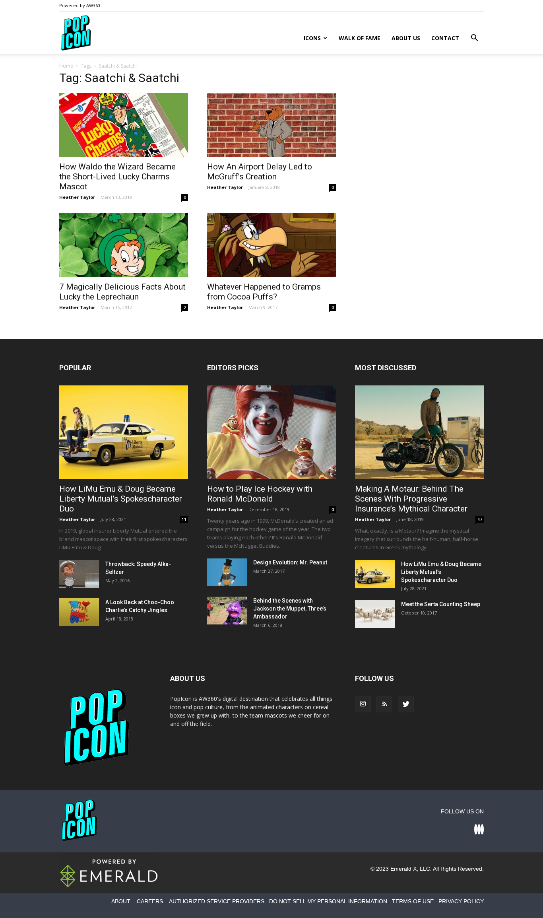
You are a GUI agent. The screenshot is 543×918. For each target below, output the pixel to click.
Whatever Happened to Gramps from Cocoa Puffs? (264, 291)
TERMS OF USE (413, 901)
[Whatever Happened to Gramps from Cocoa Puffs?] (271, 245)
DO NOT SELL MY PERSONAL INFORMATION (328, 901)
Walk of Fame (359, 38)
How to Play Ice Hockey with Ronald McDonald (259, 494)
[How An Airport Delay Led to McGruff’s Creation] (271, 125)
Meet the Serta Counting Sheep (440, 604)
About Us (406, 38)
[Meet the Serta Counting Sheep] (375, 614)
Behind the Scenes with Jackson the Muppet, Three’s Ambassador (289, 608)
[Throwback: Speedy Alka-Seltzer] (79, 574)
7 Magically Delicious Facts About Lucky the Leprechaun (122, 291)
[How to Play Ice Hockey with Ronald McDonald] (271, 432)
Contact (445, 38)
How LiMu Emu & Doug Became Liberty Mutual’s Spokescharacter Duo (120, 498)
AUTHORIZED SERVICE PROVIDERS (216, 901)
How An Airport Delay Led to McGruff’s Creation (259, 171)
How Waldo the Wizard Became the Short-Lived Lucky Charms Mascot (117, 176)
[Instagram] (363, 704)
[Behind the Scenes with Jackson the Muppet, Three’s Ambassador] (227, 610)
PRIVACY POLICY (461, 901)
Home (66, 65)
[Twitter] (406, 704)
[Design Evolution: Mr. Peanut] (227, 572)
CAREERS (150, 901)
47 (479, 519)
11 (184, 519)
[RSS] (384, 704)
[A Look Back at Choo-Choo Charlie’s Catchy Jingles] (79, 612)
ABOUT (120, 901)
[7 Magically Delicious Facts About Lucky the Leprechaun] (123, 245)
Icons (312, 38)
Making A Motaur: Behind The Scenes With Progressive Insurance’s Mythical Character (411, 498)
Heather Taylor (77, 197)
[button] (474, 39)
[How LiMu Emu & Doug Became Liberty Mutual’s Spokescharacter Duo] (123, 432)
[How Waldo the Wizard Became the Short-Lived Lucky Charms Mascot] (123, 125)
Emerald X (403, 868)
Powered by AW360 (79, 5)
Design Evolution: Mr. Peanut (290, 562)
